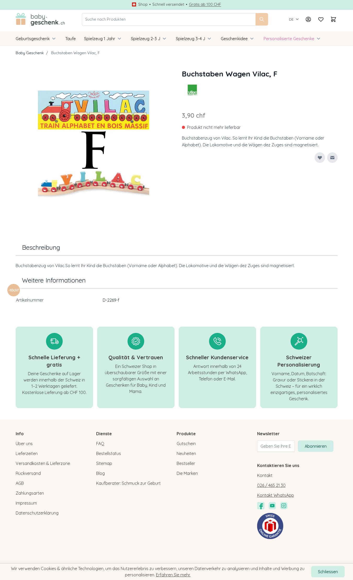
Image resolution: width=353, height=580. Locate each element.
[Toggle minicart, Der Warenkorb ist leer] (333, 19)
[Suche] (262, 19)
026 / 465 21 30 (271, 485)
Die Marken (187, 473)
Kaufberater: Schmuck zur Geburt (128, 483)
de (291, 19)
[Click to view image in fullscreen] (93, 146)
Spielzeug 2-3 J (145, 38)
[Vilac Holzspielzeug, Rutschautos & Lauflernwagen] (192, 89)
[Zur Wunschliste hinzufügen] (320, 157)
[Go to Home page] (40, 19)
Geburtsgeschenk (33, 38)
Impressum (26, 503)
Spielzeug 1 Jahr (99, 38)
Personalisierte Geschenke (288, 38)
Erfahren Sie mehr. (173, 574)
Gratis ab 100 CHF (205, 4)
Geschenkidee (234, 38)
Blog (100, 473)
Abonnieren (316, 446)
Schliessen (328, 571)
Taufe (70, 38)
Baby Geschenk (30, 52)
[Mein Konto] (308, 19)
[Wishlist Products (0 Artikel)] (321, 19)
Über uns (24, 443)
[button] (192, 89)
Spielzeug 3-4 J (190, 38)
